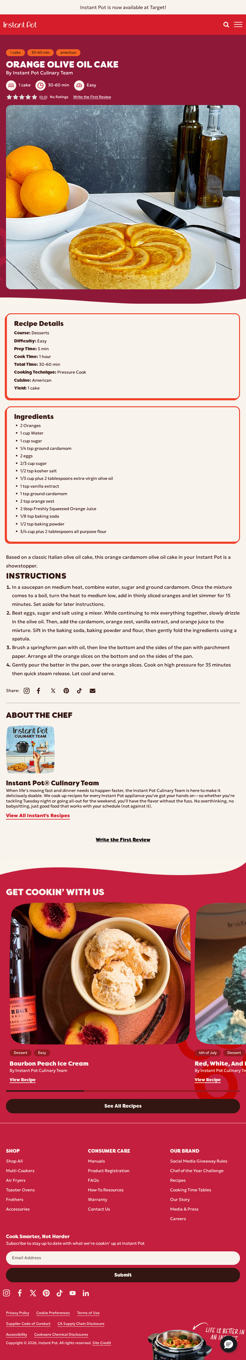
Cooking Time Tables (190, 1190)
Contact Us (99, 1209)
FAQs (93, 1180)
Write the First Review (92, 97)
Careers (178, 1219)
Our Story (180, 1200)
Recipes (178, 1180)
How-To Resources (106, 1190)
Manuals (96, 1161)
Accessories (18, 1209)
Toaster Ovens (20, 1190)
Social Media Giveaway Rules (198, 1161)
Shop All (14, 1161)
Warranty (97, 1200)
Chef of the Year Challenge (197, 1171)
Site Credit (101, 1343)
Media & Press (184, 1209)
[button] (226, 25)
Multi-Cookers (20, 1171)
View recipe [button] (23, 1079)
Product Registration (109, 1171)
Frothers (14, 1200)
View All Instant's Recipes (38, 816)
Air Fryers (16, 1180)
